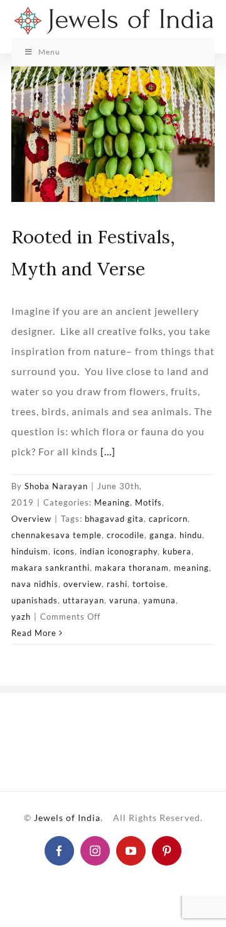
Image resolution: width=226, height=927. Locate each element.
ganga (162, 535)
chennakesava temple (56, 535)
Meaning (112, 502)
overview (82, 584)
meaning (191, 568)
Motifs (148, 502)
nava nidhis (34, 584)
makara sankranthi (50, 568)
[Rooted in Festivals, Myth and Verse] (113, 134)
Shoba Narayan (56, 486)
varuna (123, 600)
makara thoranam (132, 568)
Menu (49, 51)
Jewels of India (67, 817)
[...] (108, 451)
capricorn (168, 519)
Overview (31, 519)
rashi (117, 584)
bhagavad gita (114, 519)
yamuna (159, 600)
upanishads (34, 600)
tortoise (149, 584)
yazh (21, 617)
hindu (191, 535)
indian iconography (119, 551)
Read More (33, 633)
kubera (177, 551)
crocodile (125, 535)
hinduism (29, 551)
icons (64, 551)
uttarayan (83, 600)
